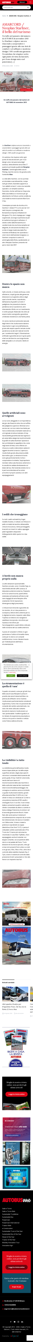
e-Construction (7, 1228)
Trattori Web (6, 1226)
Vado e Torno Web (8, 1211)
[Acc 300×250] (16, 1177)
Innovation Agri (7, 1245)
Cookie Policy (12, 672)
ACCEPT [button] (11, 675)
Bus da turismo (20, 1013)
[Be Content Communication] (15, 1336)
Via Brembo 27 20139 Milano (14, 1301)
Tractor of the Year (8, 1240)
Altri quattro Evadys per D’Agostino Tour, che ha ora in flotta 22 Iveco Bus (14, 1006)
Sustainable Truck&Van (10, 1214)
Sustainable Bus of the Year (11, 1234)
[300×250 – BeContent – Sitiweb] (16, 1129)
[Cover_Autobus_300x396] (16, 946)
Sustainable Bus (7, 1217)
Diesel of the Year (8, 1237)
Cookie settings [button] (22, 675)
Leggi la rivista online (17, 1094)
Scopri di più (16, 1287)
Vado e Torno (7, 1209)
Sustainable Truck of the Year (12, 1231)
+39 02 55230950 (10, 1305)
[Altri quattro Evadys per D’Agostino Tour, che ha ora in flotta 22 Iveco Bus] (15, 994)
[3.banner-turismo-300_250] (16, 914)
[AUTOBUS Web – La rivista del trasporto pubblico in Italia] (8, 2)
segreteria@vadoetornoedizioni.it (17, 1309)
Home (4, 16)
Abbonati (22, 2)
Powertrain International (10, 1223)
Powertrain (6, 1220)
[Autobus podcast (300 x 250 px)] (16, 1153)
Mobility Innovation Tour (11, 1243)
